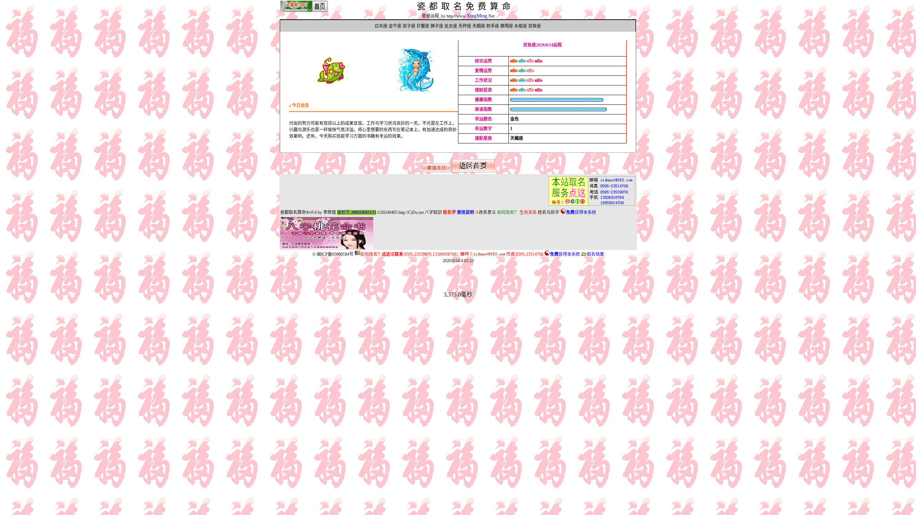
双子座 (409, 26)
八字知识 (433, 212)
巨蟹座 (422, 26)
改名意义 (487, 212)
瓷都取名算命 (293, 212)
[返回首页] (473, 170)
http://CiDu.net (411, 212)
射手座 (492, 26)
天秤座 (464, 26)
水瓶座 (520, 26)
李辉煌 (329, 212)
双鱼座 (534, 26)
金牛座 (395, 26)
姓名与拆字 (548, 212)
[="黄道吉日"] (436, 170)
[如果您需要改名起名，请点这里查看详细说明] (589, 205)
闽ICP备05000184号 (335, 254)
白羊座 (381, 26)
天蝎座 (478, 26)
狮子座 (436, 26)
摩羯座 (506, 26)
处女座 (450, 26)
